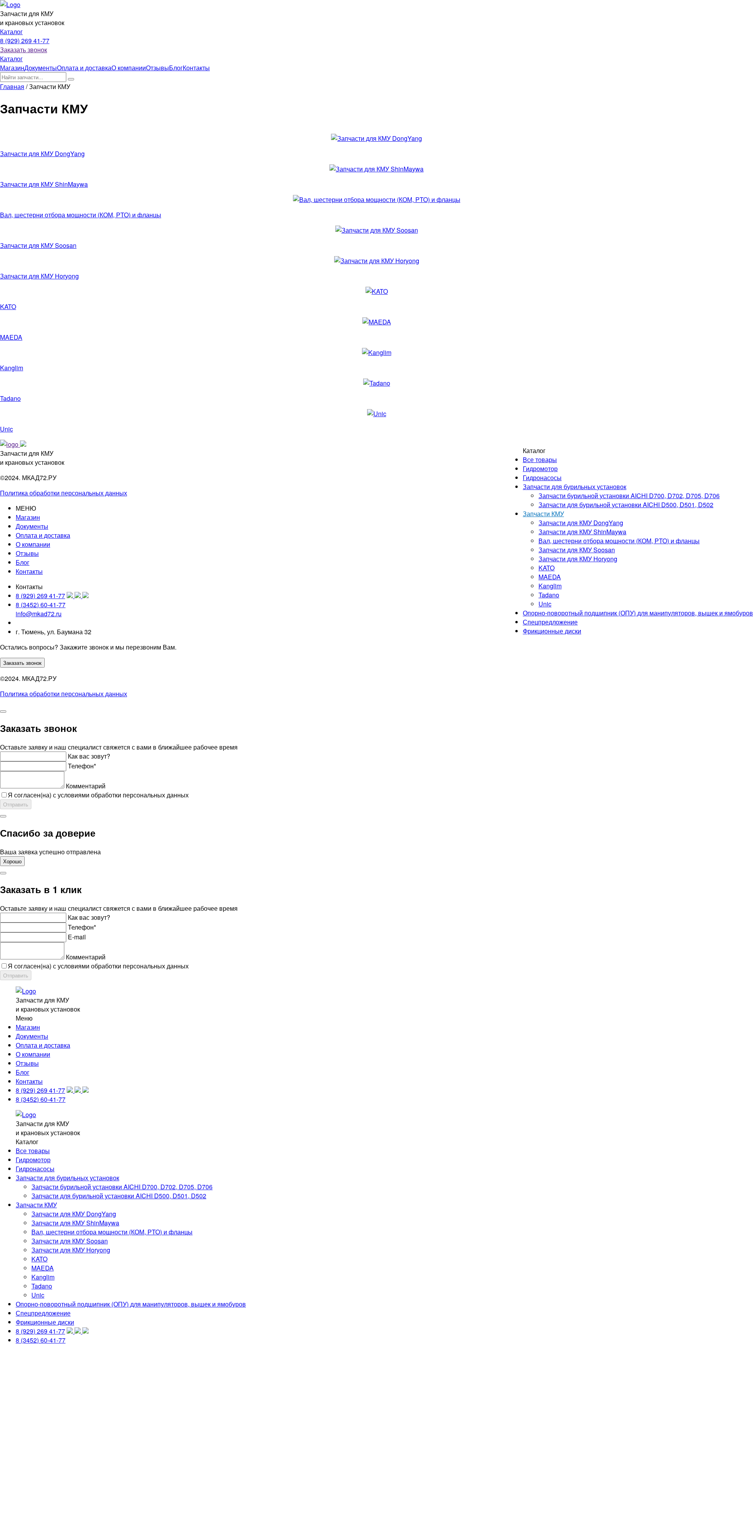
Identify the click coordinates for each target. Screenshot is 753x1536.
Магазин (12, 67)
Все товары (540, 459)
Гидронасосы (542, 477)
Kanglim (11, 367)
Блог (176, 67)
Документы (40, 67)
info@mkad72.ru (39, 613)
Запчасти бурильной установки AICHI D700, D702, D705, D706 (629, 495)
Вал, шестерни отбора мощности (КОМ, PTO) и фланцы (80, 214)
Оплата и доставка (84, 67)
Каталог (11, 31)
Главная (12, 86)
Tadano (10, 398)
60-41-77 (40, 604)
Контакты (196, 67)
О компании (128, 67)
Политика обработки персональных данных (63, 492)
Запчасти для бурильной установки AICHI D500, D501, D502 (625, 504)
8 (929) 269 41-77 (24, 40)
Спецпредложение (550, 621)
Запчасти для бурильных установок (574, 486)
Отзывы (157, 67)
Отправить (15, 804)
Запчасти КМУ (543, 513)
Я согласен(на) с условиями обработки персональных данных (98, 794)
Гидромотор (540, 468)
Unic (6, 428)
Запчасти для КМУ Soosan (38, 245)
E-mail (77, 936)
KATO (8, 306)
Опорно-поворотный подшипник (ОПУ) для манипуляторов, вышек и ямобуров (638, 612)
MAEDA (11, 337)
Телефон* (82, 765)
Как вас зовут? (89, 756)
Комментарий (85, 785)
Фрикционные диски (552, 630)
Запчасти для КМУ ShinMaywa (44, 184)
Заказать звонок (23, 49)
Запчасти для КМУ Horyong (39, 275)
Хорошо (12, 861)
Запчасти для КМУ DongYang (42, 153)
